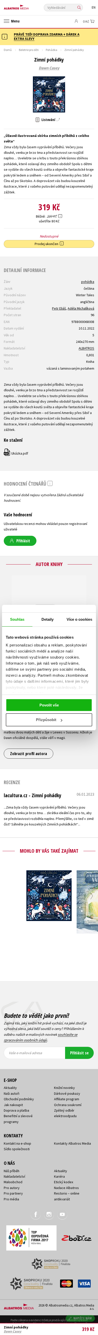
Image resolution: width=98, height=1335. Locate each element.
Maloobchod (13, 1182)
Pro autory (12, 1187)
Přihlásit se (79, 1053)
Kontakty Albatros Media (72, 1143)
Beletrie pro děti (29, 50)
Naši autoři (11, 1093)
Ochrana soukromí (67, 1105)
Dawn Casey (49, 68)
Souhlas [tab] (17, 619)
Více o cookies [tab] (79, 619)
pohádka (87, 281)
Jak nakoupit (13, 1105)
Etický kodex (63, 1182)
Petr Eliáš (59, 308)
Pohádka (51, 50)
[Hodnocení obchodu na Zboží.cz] (76, 1236)
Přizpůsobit (46, 720)
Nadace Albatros (66, 1187)
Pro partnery (13, 1193)
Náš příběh (11, 1171)
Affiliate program (66, 1099)
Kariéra (59, 1176)
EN (93, 7)
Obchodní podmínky (19, 1099)
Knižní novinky (64, 1087)
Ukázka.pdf (16, 453)
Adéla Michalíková (81, 308)
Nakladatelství (14, 1176)
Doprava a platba (16, 1110)
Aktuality (10, 1087)
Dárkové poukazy (67, 1093)
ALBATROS (86, 348)
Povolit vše (49, 705)
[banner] (26, 6)
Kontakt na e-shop (17, 1143)
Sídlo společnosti (17, 1149)
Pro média (11, 1199)
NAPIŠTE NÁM (82, 1318)
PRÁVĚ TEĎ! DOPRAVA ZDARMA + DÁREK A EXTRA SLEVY (46, 36)
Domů (8, 50)
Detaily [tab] (47, 619)
